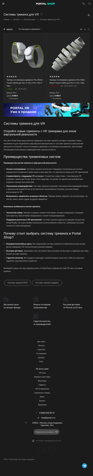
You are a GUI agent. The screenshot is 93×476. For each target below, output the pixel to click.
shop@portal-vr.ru (48, 418)
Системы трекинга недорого (47, 283)
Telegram (46, 449)
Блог (41, 361)
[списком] (84, 29)
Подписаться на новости (45, 432)
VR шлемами (38, 176)
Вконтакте (40, 449)
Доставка (41, 341)
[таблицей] (88, 29)
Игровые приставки (42, 377)
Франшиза (42, 405)
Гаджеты (42, 385)
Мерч (42, 397)
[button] (44, 115)
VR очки (42, 373)
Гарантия (41, 349)
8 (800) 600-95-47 (47, 413)
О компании (41, 353)
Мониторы (42, 381)
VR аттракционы (42, 389)
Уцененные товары (42, 393)
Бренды (41, 357)
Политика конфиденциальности (48, 440)
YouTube (52, 449)
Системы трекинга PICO (18, 283)
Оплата (41, 345)
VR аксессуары (42, 369)
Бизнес (42, 401)
